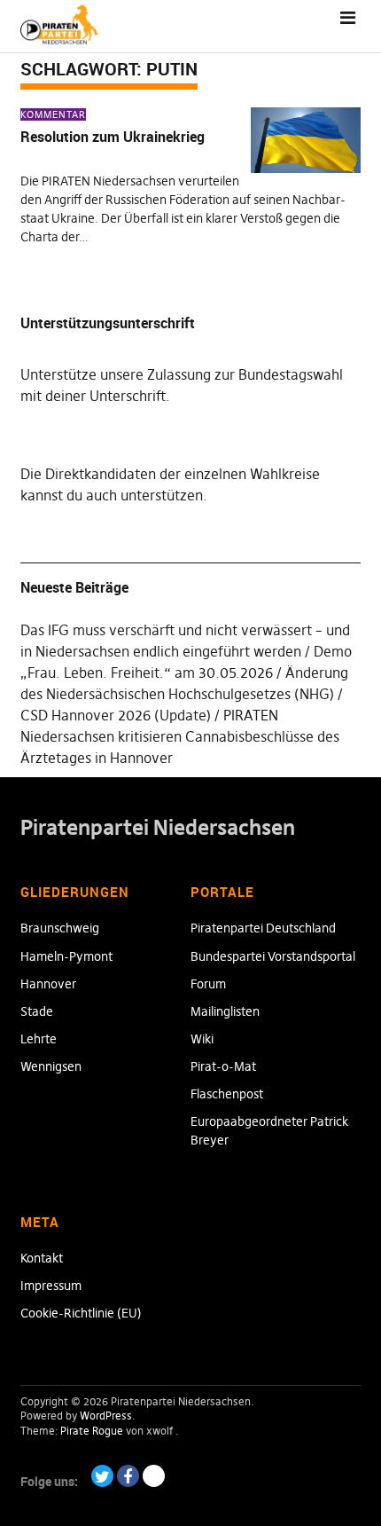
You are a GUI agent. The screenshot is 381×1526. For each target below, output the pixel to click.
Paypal (154, 1476)
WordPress (106, 1415)
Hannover (48, 984)
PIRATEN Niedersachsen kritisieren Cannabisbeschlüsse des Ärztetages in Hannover (179, 736)
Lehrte (38, 1039)
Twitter (102, 1476)
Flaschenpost (226, 1094)
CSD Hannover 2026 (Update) (115, 715)
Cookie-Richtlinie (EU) (81, 1313)
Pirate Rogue (91, 1430)
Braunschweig (59, 928)
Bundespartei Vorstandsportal (272, 956)
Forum (208, 984)
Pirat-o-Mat (223, 1066)
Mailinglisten (225, 1011)
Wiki (202, 1039)
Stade (36, 1011)
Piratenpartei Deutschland (263, 928)
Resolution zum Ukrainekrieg (112, 136)
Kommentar (53, 114)
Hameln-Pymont (66, 956)
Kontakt (41, 1258)
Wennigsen (51, 1066)
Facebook (128, 1476)
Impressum (51, 1286)
